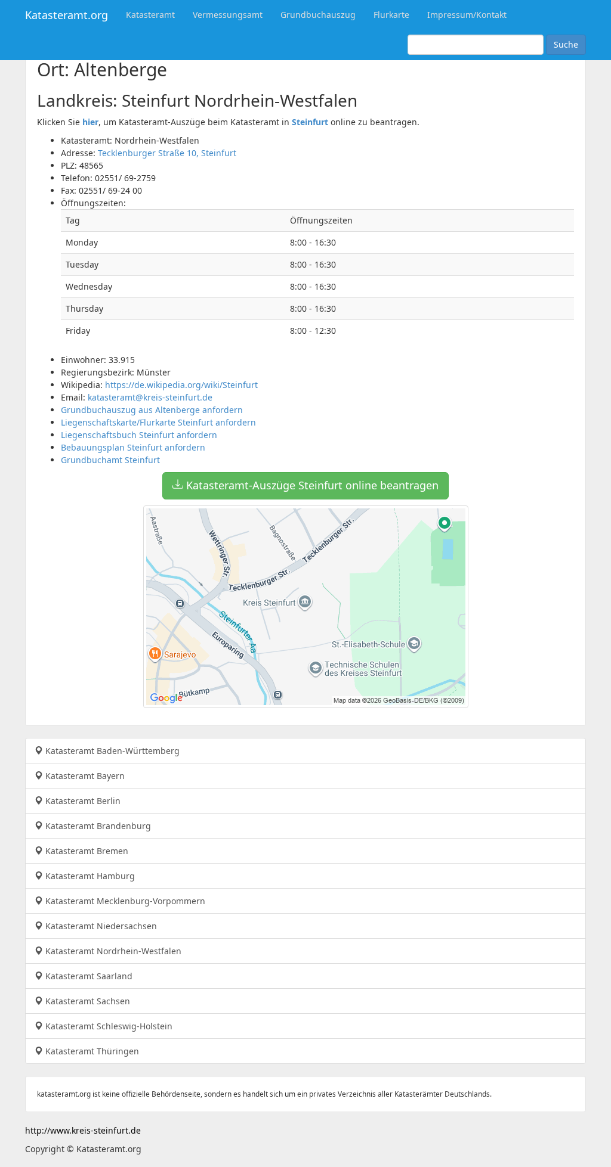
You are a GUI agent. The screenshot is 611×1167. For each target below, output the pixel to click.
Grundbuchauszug (318, 14)
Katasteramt (150, 14)
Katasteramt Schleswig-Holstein (107, 1026)
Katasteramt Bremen (85, 850)
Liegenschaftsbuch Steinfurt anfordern (139, 434)
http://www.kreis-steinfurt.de (83, 1130)
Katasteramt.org (66, 15)
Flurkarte (391, 14)
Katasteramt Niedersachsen (100, 926)
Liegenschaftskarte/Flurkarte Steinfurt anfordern (158, 422)
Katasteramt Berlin (82, 800)
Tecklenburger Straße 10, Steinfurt (167, 153)
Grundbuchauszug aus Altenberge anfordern (152, 409)
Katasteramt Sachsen (86, 1001)
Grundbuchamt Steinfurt (110, 459)
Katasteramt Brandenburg (97, 825)
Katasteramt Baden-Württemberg (111, 750)
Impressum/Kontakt (467, 14)
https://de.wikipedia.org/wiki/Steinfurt (181, 384)
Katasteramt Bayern (84, 775)
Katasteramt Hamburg (89, 876)
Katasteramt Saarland (87, 976)
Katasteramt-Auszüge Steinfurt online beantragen (311, 485)
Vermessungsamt (228, 14)
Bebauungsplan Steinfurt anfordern (133, 447)
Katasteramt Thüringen (91, 1051)
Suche (566, 44)
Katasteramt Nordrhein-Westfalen (112, 951)
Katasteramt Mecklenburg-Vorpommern (124, 901)
